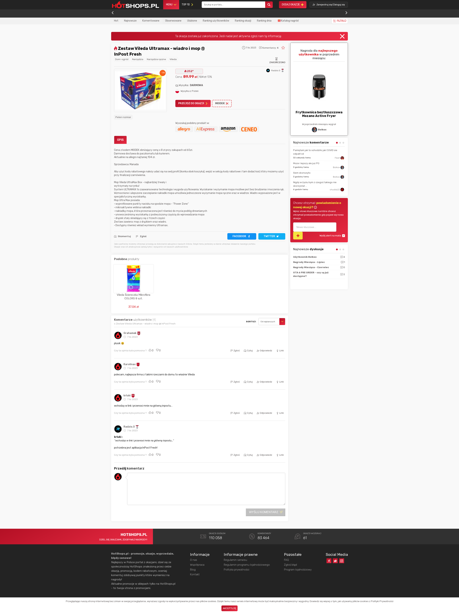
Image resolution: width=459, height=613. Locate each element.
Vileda (173, 59)
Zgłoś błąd (290, 564)
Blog (193, 569)
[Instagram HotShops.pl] (341, 560)
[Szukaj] (269, 4)
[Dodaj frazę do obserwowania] (298, 235)
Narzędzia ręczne (156, 59)
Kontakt (195, 574)
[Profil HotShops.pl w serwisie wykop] (335, 560)
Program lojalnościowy (298, 569)
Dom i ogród (121, 59)
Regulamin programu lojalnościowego (247, 564)
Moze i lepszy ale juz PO (306, 163)
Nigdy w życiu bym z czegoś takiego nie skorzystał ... (315, 184)
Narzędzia (137, 59)
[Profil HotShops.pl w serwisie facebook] (328, 560)
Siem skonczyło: (302, 172)
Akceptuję (229, 608)
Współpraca (197, 564)
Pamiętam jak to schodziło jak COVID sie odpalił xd (315, 152)
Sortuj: (251, 321)
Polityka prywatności (236, 569)
